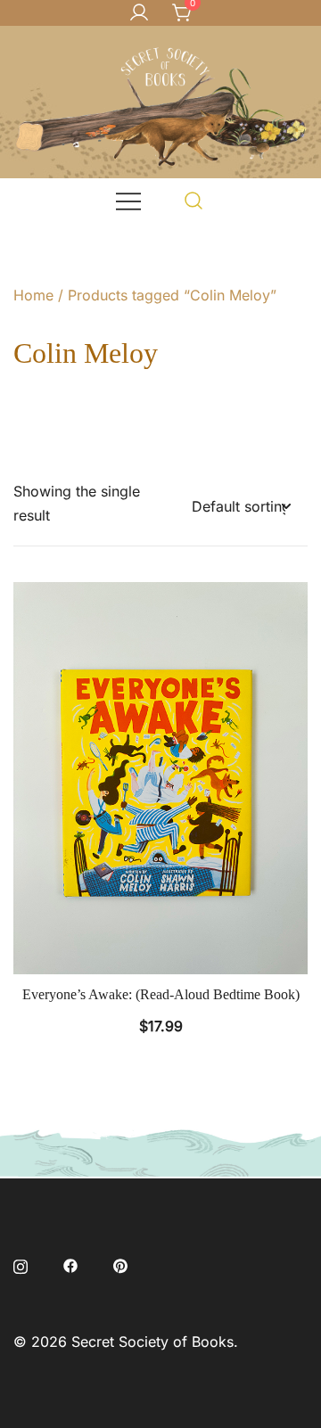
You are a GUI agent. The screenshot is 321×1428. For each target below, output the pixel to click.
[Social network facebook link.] (70, 1264)
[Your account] (139, 13)
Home (33, 295)
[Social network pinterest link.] (120, 1264)
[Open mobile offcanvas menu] (128, 200)
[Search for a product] (194, 200)
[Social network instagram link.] (20, 1264)
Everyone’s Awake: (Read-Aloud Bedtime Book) (161, 994)
